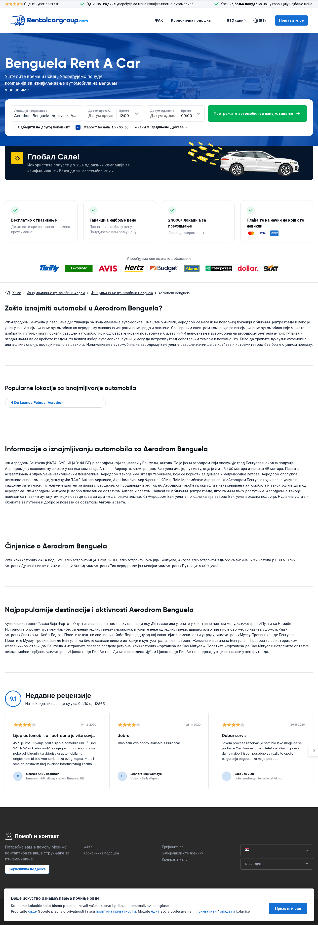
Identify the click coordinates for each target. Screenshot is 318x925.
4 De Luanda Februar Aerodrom (38, 402)
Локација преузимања (30, 111)
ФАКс (88, 847)
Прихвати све (288, 908)
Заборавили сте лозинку (182, 853)
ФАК (159, 20)
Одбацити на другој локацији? (43, 127)
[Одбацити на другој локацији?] (13, 127)
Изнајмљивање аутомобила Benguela (122, 293)
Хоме (16, 293)
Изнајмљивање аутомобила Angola (56, 293)
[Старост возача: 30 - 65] (78, 127)
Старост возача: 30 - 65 (102, 127)
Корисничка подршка (191, 20)
